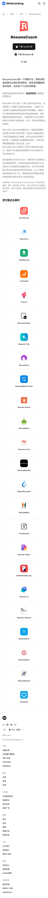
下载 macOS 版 (25, 46)
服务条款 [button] (6, 884)
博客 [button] (4, 827)
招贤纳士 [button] (6, 850)
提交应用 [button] (6, 804)
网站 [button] (25, 62)
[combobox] (16, 730)
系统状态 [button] (6, 835)
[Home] (3, 14)
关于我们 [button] (6, 846)
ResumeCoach (35, 14)
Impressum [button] (7, 892)
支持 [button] (4, 823)
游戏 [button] (4, 781)
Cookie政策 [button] (7, 873)
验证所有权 (31, 93)
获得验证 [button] (6, 800)
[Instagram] (15, 725)
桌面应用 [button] (6, 750)
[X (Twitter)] (3, 725)
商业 (21, 14)
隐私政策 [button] (6, 869)
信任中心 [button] (6, 865)
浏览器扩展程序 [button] (9, 754)
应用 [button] (4, 777)
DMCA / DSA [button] (8, 888)
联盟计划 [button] (6, 831)
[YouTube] (11, 725)
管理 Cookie (6, 735)
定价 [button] (4, 819)
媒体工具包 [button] (7, 854)
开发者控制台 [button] (8, 796)
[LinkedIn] (7, 725)
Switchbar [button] (7, 762)
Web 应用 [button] (6, 758)
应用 (12, 14)
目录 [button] (4, 785)
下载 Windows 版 (25, 54)
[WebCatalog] (4, 718)
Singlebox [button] (7, 766)
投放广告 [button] (6, 808)
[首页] (12, 3)
